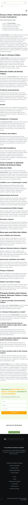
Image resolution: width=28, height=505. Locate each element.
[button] (26, 11)
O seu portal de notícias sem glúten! (14, 447)
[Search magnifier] (25, 3)
